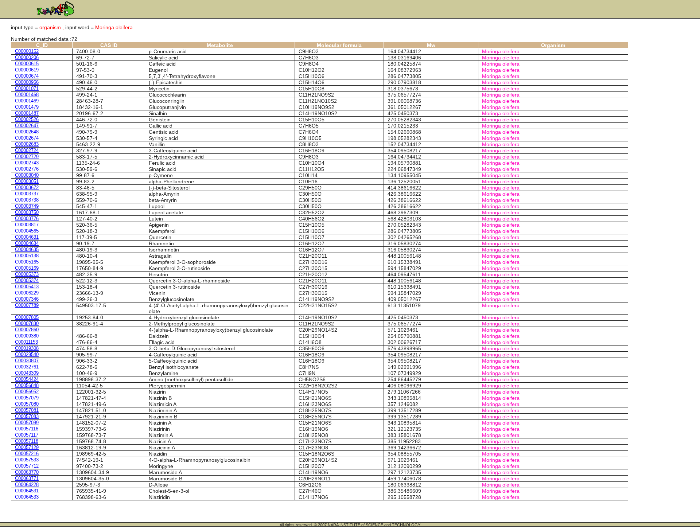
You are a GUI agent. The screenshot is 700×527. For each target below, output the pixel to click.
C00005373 (27, 274)
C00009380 (27, 336)
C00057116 (26, 429)
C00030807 (27, 360)
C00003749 (27, 206)
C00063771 (27, 478)
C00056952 (27, 391)
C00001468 (27, 94)
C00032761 (27, 367)
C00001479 (27, 107)
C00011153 (26, 342)
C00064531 (27, 490)
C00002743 (27, 162)
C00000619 (27, 70)
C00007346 (27, 299)
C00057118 (26, 441)
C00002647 (27, 125)
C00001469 (27, 101)
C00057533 (27, 459)
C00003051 (27, 181)
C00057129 (27, 447)
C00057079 (27, 398)
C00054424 (27, 379)
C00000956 (27, 82)
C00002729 (27, 156)
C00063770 (27, 472)
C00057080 (27, 404)
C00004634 (27, 243)
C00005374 (27, 280)
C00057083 (27, 416)
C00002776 (27, 169)
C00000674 (27, 76)
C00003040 (27, 175)
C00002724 (27, 150)
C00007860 (27, 329)
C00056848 (27, 385)
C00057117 (26, 435)
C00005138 (27, 255)
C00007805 (27, 317)
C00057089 (27, 422)
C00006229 (27, 293)
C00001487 (27, 113)
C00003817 (27, 224)
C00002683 (27, 144)
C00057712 (27, 466)
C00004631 (27, 237)
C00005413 (27, 286)
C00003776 (27, 218)
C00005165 (27, 262)
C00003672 (27, 187)
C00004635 (27, 249)
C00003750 (27, 212)
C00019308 (27, 348)
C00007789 (27, 305)
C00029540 (27, 354)
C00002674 (27, 138)
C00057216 (27, 453)
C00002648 (27, 131)
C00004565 (27, 231)
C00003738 (27, 200)
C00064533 (27, 497)
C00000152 (27, 51)
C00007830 (27, 323)
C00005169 (27, 268)
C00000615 (27, 63)
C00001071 (27, 88)
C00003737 (27, 193)
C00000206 (27, 57)
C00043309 (27, 373)
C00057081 (27, 410)
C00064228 (27, 484)
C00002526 (27, 119)
